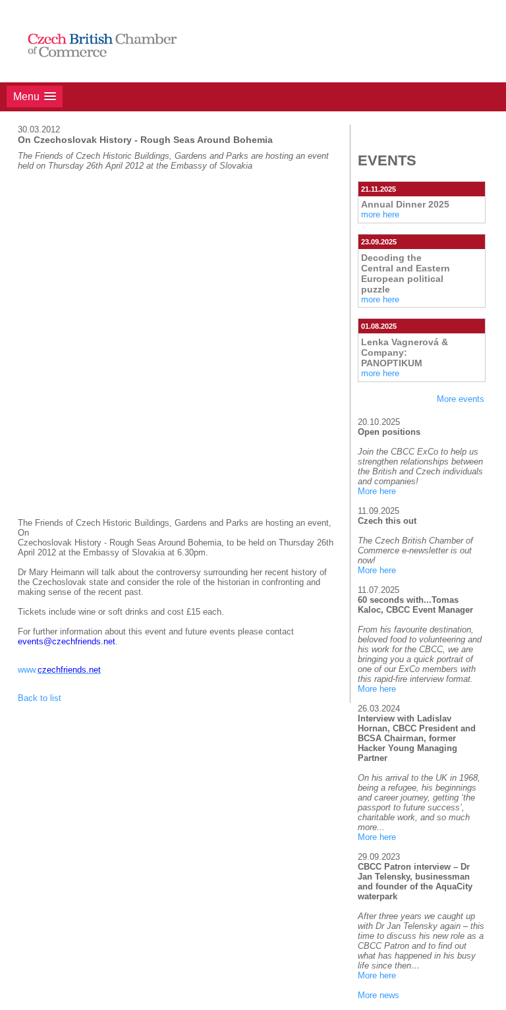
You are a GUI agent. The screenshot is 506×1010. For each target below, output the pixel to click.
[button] (35, 96)
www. (59, 670)
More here (377, 491)
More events (460, 399)
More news (378, 995)
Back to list (39, 698)
